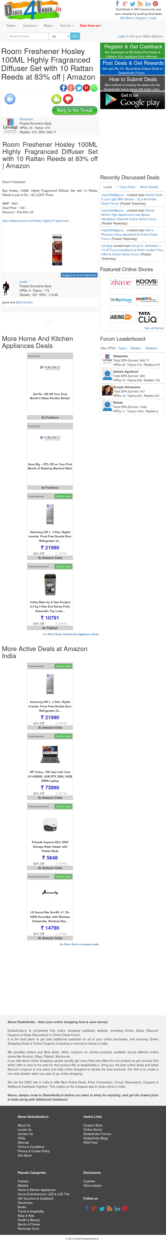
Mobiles (23, 1185)
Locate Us (25, 1129)
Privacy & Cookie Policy (34, 1151)
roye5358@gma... (113, 195)
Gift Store (126, 18)
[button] (91, 25)
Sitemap (23, 1142)
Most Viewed (149, 187)
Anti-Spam (25, 1155)
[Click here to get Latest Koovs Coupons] (147, 282)
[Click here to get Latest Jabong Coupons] (121, 317)
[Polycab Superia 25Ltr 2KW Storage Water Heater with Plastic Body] (50, 824)
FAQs (21, 1138)
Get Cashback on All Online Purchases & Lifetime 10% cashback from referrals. (133, 51)
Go (75, 36)
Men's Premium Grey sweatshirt (127, 232)
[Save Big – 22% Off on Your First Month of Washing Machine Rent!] (50, 444)
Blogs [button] (47, 25)
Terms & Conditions (31, 1147)
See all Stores (154, 328)
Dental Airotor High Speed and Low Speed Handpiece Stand (127, 214)
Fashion (23, 1181)
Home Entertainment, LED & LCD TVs (43, 1194)
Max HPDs (108, 348)
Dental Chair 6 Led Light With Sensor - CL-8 (132, 197)
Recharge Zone (28, 1228)
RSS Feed (90, 1142)
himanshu (26, 119)
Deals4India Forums (97, 1134)
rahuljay (106, 245)
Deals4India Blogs (95, 1138)
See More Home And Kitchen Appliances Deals (71, 634)
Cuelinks (89, 1181)
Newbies (151, 348)
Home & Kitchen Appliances (37, 1190)
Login (153, 18)
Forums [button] (66, 25)
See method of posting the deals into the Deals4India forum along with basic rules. (132, 84)
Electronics (25, 1202)
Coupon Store (92, 1125)
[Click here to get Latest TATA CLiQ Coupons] (147, 317)
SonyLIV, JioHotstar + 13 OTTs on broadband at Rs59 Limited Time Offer (132, 249)
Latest (108, 187)
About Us (24, 1125)
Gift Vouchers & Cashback (35, 1198)
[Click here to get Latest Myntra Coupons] (147, 299)
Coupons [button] (29, 25)
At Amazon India (50, 557)
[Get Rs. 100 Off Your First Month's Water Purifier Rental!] (50, 374)
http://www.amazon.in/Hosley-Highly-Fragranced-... (37, 220)
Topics (122, 348)
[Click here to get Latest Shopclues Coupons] (121, 299)
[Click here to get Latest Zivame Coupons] (121, 282)
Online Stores (92, 1129)
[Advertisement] (132, 139)
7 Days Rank (126, 187)
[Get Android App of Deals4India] (132, 100)
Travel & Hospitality (31, 1211)
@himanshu (24, 302)
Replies (136, 348)
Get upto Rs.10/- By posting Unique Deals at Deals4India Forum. (133, 67)
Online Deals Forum (142, 219)
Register (141, 18)
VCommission (92, 1185)
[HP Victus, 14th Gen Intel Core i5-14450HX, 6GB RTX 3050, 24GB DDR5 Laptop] (50, 754)
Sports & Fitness (29, 1224)
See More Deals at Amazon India (79, 944)
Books (22, 1207)
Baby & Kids (26, 1215)
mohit (23, 282)
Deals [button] (10, 25)
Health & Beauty (29, 1220)
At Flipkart (50, 628)
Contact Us (25, 1134)
